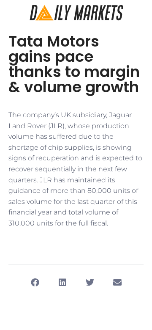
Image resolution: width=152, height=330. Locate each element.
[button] (34, 282)
